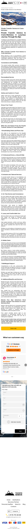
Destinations (16, 500)
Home (8, 500)
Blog (24, 504)
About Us (17, 504)
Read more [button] (6, 368)
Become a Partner (13, 502)
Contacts (13, 506)
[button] (1, 365)
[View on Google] (4, 358)
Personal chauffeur (7, 504)
